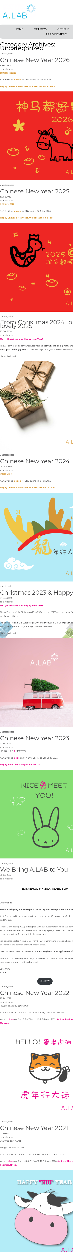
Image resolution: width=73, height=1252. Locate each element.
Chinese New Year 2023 (34, 738)
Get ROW (40, 29)
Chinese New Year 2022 (34, 993)
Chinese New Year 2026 (35, 60)
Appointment (56, 34)
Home (19, 29)
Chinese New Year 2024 (35, 461)
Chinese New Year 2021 (34, 1128)
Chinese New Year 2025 (34, 191)
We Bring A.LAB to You (34, 869)
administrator (6, 69)
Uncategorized (7, 53)
